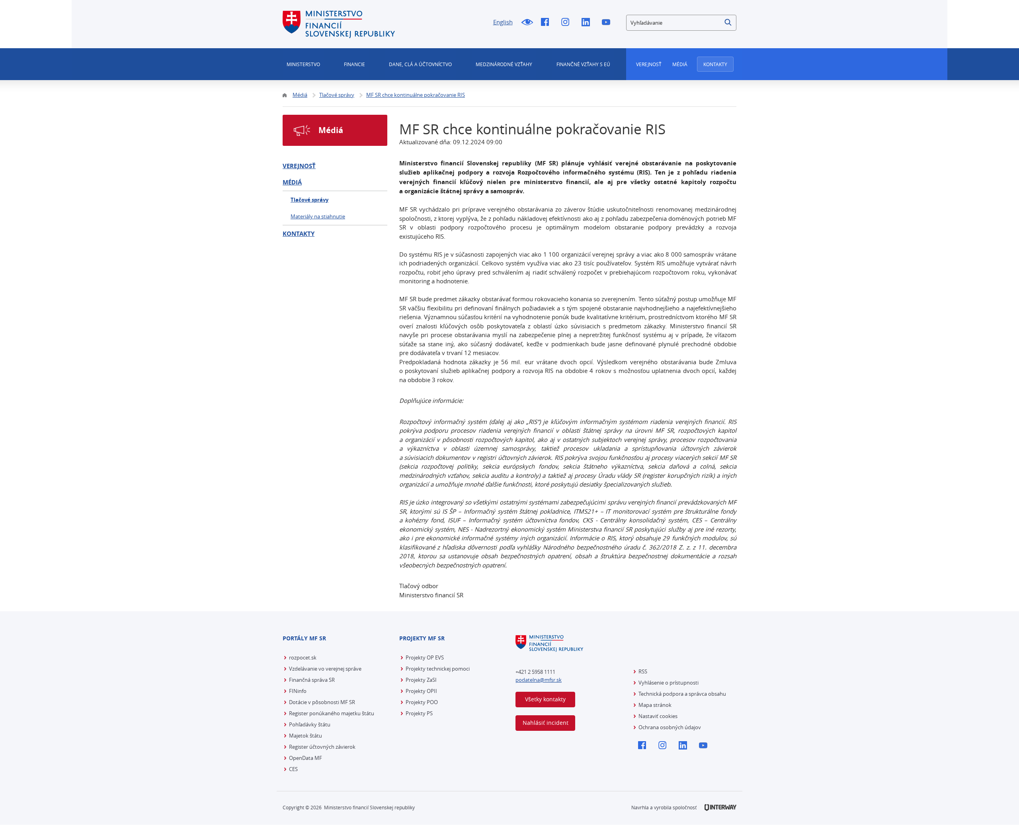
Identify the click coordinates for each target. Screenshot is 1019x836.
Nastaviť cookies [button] (657, 716)
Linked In (588, 22)
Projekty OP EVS (425, 657)
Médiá (679, 64)
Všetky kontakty (545, 699)
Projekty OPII (421, 691)
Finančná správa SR (312, 679)
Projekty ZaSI (421, 679)
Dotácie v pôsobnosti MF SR (322, 702)
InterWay (720, 807)
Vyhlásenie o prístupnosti (668, 682)
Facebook (547, 22)
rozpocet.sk (302, 657)
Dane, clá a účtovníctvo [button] (420, 64)
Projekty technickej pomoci (438, 668)
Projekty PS (419, 713)
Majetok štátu (305, 735)
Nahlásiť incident (545, 722)
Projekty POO (422, 702)
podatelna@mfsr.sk (538, 679)
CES (293, 769)
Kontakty (715, 64)
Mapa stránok (655, 704)
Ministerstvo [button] (303, 64)
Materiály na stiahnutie (318, 216)
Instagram (567, 22)
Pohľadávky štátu (309, 724)
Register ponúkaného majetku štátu (331, 713)
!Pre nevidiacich (527, 22)
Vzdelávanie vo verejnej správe (325, 668)
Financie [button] (354, 64)
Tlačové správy (309, 199)
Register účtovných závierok (322, 746)
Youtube (608, 22)
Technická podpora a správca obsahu (682, 693)
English (503, 22)
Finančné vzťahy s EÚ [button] (583, 64)
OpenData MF (305, 757)
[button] (728, 22)
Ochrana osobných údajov (669, 727)
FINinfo (297, 691)
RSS (642, 671)
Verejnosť (649, 64)
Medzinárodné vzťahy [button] (504, 64)
